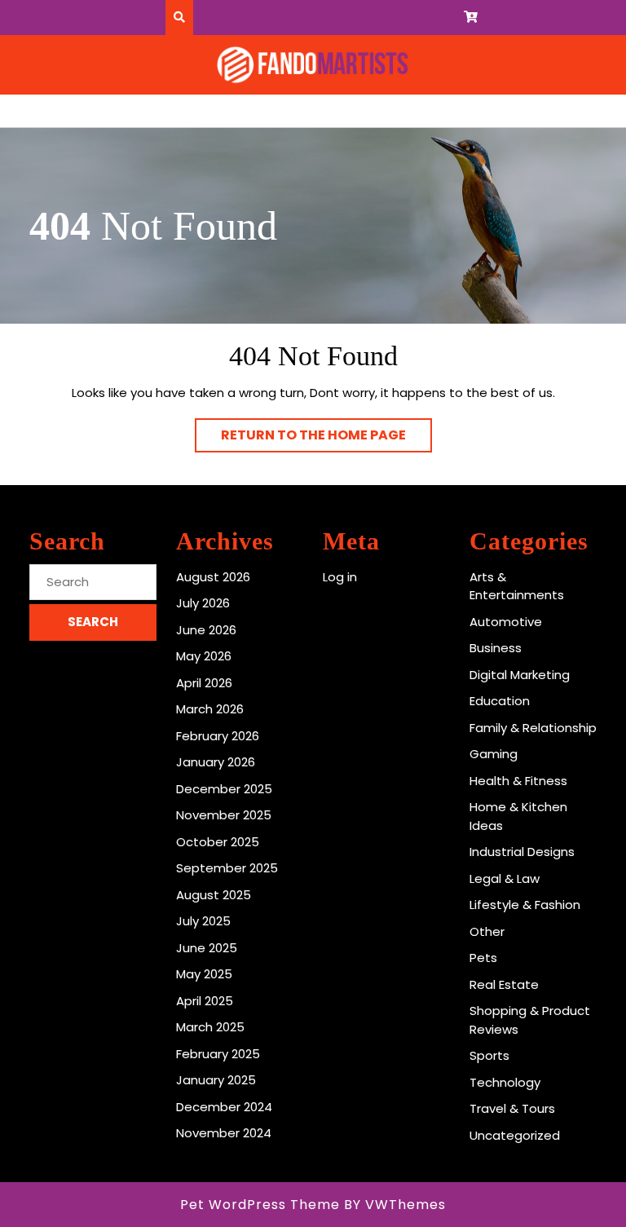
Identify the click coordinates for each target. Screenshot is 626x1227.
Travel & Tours (512, 1108)
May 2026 (203, 655)
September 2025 (227, 867)
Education (500, 700)
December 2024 (224, 1106)
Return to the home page (326, 438)
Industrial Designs (522, 851)
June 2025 (206, 947)
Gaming (494, 753)
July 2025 (203, 920)
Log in (340, 576)
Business (496, 647)
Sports (489, 1055)
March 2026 (210, 708)
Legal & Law (505, 878)
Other (487, 931)
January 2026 (215, 761)
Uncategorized (515, 1135)
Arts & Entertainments (517, 586)
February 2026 (217, 735)
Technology (505, 1082)
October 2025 (217, 841)
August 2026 (213, 576)
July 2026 (203, 602)
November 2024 (223, 1132)
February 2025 (218, 1053)
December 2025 (224, 788)
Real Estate (504, 984)
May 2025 (204, 973)
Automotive (506, 621)
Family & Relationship (533, 727)
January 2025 (216, 1079)
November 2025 (223, 814)
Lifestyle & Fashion (525, 904)
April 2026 (204, 682)
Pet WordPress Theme (260, 1204)
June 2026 (206, 629)
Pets (483, 957)
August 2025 (213, 894)
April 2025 (204, 1000)
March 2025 (210, 1026)
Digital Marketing (520, 674)
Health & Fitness (518, 780)
